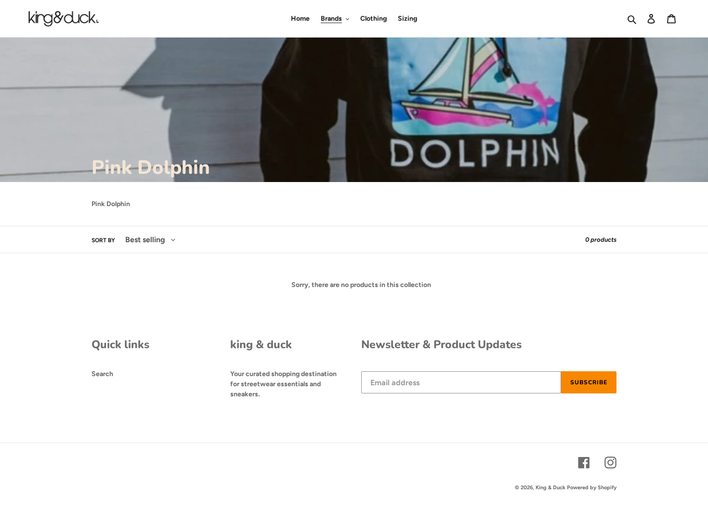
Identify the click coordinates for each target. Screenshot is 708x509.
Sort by (103, 240)
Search (102, 374)
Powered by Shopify (591, 487)
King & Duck (550, 487)
